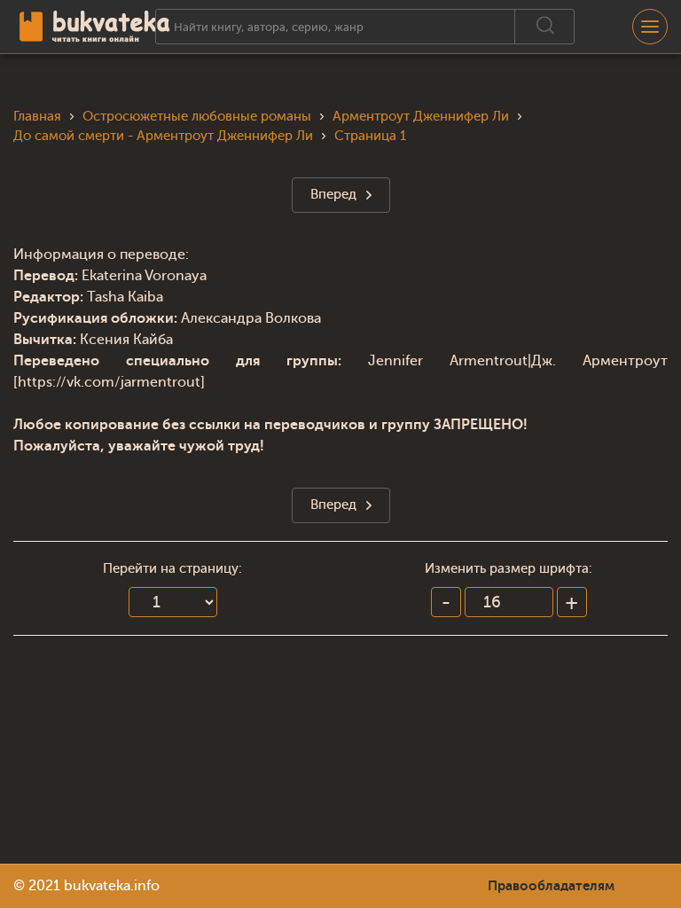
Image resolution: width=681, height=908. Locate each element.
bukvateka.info (112, 886)
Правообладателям (551, 886)
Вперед (333, 194)
